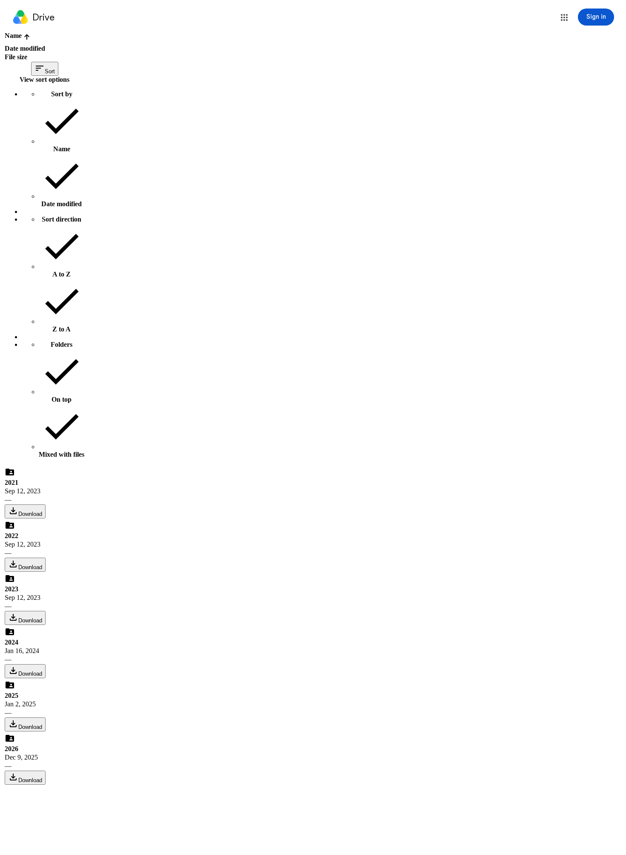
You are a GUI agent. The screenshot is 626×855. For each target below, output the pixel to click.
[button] (564, 17)
